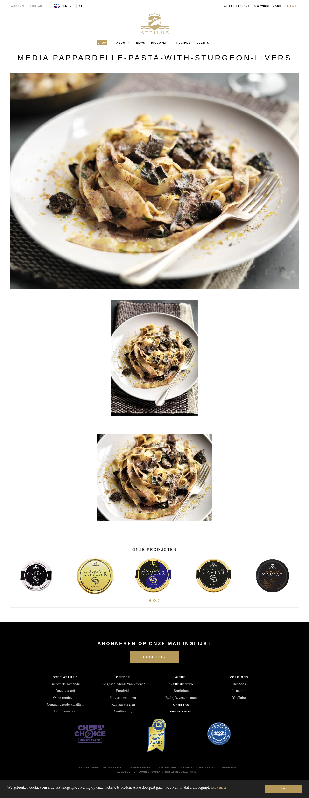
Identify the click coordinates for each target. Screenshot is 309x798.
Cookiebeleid (166, 767)
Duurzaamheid (65, 711)
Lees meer (218, 787)
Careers (181, 704)
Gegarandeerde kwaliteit (65, 704)
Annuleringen (87, 767)
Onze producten (65, 697)
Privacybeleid (114, 767)
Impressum (229, 767)
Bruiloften (181, 690)
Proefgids (123, 690)
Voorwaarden (140, 767)
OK (283, 789)
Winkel (181, 677)
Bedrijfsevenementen (181, 697)
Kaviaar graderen (123, 697)
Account (18, 6)
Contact (37, 6)
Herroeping (181, 711)
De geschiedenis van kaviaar (123, 683)
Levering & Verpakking (198, 767)
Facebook (239, 683)
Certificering (123, 711)
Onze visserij (65, 690)
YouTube (239, 697)
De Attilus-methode (65, 683)
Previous (15, 573)
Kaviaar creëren (123, 704)
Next (293, 573)
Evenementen (181, 684)
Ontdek (123, 677)
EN (65, 5)
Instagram (239, 690)
